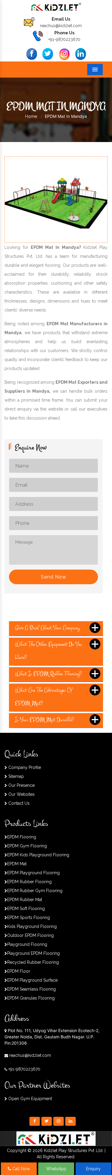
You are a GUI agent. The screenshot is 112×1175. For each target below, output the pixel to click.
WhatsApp (56, 1168)
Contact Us (18, 803)
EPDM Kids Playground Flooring (38, 854)
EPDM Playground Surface (32, 980)
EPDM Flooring (21, 837)
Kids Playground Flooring (32, 926)
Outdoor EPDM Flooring (30, 935)
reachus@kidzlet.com (61, 25)
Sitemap (15, 776)
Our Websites (21, 794)
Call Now (20, 1168)
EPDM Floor (18, 971)
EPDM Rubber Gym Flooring (34, 890)
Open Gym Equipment (29, 1098)
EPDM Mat (17, 863)
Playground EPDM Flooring (33, 953)
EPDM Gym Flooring (27, 846)
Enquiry (93, 1168)
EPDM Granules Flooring (31, 998)
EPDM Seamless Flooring (31, 989)
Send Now (53, 577)
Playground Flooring (27, 944)
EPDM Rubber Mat (24, 899)
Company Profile (24, 767)
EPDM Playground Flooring (33, 872)
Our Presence (21, 785)
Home (31, 116)
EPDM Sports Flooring (28, 917)
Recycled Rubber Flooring (33, 962)
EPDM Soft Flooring (26, 908)
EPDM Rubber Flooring (29, 881)
